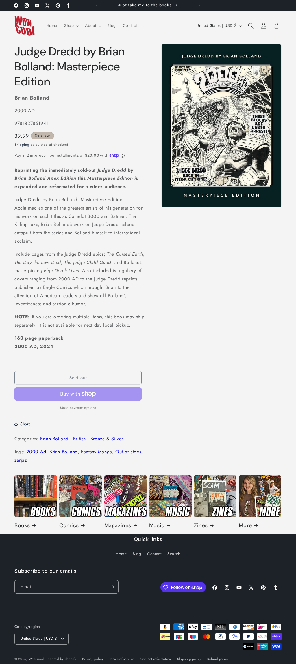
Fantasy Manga (96, 451)
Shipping (21, 144)
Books (22, 525)
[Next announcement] (199, 5)
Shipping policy (189, 658)
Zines (201, 525)
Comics (69, 525)
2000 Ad (36, 451)
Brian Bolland (54, 438)
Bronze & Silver (106, 438)
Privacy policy (92, 658)
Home (121, 554)
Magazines (117, 525)
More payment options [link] (78, 407)
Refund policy (217, 658)
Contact (154, 554)
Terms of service (122, 658)
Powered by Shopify (61, 658)
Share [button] (25, 424)
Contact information (155, 658)
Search (173, 554)
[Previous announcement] (96, 5)
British (79, 438)
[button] (71, 25)
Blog (137, 554)
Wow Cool (37, 658)
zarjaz (20, 460)
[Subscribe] (112, 587)
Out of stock (128, 451)
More (245, 525)
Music (156, 525)
